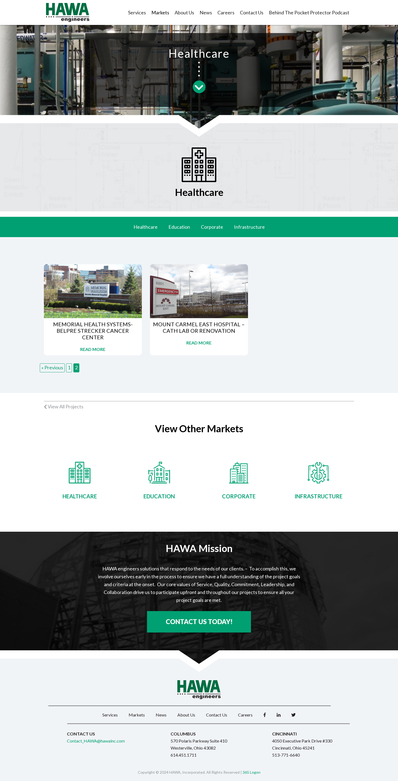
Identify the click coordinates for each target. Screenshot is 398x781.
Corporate (212, 227)
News (206, 12)
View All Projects (65, 406)
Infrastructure (249, 227)
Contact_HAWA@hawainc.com (96, 740)
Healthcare (145, 227)
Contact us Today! (199, 621)
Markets (160, 12)
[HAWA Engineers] (67, 12)
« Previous (52, 367)
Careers (225, 12)
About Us (184, 12)
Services (137, 12)
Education (179, 227)
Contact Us (251, 12)
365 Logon (251, 772)
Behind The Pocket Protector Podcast (309, 12)
